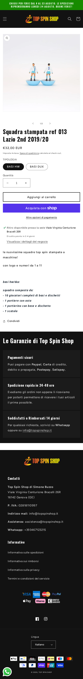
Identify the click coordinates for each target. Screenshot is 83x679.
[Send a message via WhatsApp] (7, 671)
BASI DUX (37, 166)
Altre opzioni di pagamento (41, 217)
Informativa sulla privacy (24, 570)
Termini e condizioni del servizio (29, 578)
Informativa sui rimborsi (23, 561)
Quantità (8, 175)
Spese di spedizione (29, 153)
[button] (5, 19)
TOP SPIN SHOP (45, 672)
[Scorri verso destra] (50, 123)
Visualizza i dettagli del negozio (27, 241)
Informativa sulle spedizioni (26, 552)
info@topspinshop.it (37, 430)
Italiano (39, 644)
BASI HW (13, 166)
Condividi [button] (13, 321)
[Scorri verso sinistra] (33, 123)
